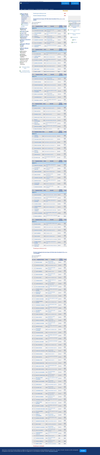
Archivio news (24, 60)
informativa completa (53, 451)
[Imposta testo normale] (74, 24)
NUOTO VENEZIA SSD (49, 148)
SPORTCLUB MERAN (50, 69)
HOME (21, 9)
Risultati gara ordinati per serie (39, 13)
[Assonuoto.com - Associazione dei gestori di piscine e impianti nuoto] (74, 37)
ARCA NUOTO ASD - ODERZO (51, 194)
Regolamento (23, 19)
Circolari (23, 20)
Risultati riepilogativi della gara (39, 15)
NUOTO (25, 9)
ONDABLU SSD (49, 233)
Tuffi (25, 33)
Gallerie (22, 57)
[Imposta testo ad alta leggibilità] (74, 27)
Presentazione (24, 17)
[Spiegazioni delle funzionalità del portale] (74, 22)
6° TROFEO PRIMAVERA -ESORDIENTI (42, 9)
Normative (23, 52)
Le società (75, 3)
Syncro (27, 34)
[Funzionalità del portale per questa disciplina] (26, 26)
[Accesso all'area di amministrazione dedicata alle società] (74, 17)
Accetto (83, 450)
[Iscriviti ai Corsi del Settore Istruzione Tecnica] (25, 72)
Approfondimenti (24, 22)
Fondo (27, 31)
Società (22, 21)
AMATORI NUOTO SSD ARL (51, 63)
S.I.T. (21, 42)
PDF (65, 13)
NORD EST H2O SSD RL (52, 295)
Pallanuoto (23, 29)
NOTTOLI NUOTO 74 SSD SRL (50, 136)
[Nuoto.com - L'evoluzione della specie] (74, 42)
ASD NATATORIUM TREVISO (51, 120)
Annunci (22, 64)
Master (22, 49)
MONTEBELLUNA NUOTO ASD (50, 142)
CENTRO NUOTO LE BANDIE (51, 239)
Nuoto (26, 13)
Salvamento (23, 38)
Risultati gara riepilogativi (38, 446)
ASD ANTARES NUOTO (50, 66)
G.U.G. (22, 46)
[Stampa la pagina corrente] (74, 23)
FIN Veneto (65, 3)
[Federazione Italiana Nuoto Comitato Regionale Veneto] (24, 3)
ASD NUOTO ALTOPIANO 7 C (51, 111)
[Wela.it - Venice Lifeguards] (74, 39)
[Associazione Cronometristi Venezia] (74, 34)
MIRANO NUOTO (49, 114)
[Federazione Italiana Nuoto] (25, 68)
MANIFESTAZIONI (31, 9)
